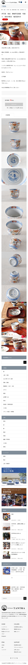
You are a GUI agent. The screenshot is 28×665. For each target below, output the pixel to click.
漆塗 (4, 393)
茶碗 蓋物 (6, 382)
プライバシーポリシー (18, 647)
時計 (4, 460)
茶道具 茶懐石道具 (8, 404)
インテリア (4, 649)
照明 (4, 456)
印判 (4, 400)
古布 (2, 647)
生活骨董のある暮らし (18, 627)
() (11, 577)
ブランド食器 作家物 (8, 411)
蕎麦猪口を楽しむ (17, 629)
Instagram (4, 636)
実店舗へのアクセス (6, 631)
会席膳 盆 (6, 397)
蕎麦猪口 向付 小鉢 (8, 386)
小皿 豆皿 (6, 375)
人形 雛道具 (6, 463)
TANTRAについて (5, 629)
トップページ (4, 627)
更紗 (4, 432)
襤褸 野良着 (6, 439)
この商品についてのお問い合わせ (15, 107)
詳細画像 (8, 115)
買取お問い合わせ (17, 652)
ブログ (3, 633)
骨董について (16, 631)
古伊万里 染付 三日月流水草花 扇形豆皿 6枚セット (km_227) (18, 589)
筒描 (4, 435)
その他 (4, 408)
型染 (4, 421)
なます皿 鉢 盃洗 (8, 378)
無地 (4, 446)
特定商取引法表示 (17, 645)
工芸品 (3, 645)
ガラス (4, 389)
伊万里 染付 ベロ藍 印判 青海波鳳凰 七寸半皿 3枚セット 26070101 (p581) (18, 569)
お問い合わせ (16, 649)
